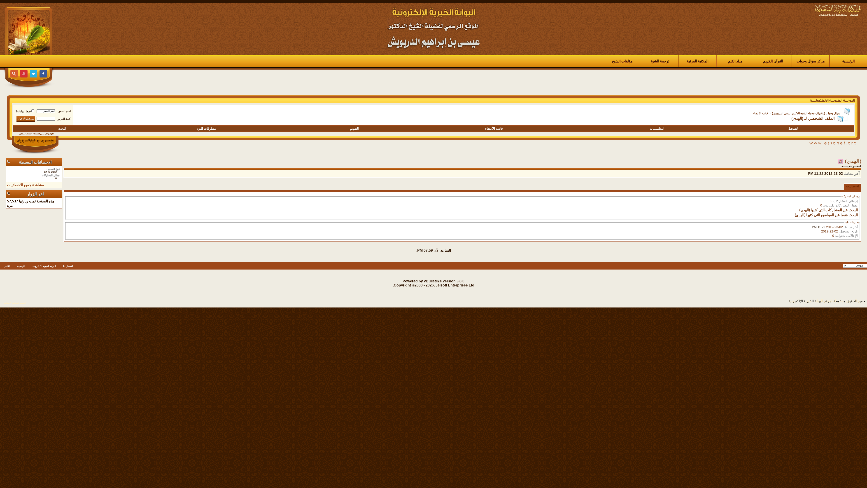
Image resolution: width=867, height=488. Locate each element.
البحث (62, 128)
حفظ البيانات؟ (23, 111)
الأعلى (7, 266)
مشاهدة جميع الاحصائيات (25, 185)
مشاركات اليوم (206, 128)
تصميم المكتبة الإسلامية (14, 303)
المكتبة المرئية (697, 61)
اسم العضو (65, 111)
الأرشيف (21, 266)
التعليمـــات (657, 128)
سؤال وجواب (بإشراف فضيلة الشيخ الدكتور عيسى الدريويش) (806, 113)
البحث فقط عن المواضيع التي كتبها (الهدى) (826, 215)
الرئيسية (848, 61)
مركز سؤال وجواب (811, 61)
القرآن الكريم (773, 61)
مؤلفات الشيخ (622, 61)
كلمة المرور (64, 118)
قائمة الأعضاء (760, 113)
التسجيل (793, 128)
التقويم (354, 128)
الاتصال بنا (68, 266)
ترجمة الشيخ (659, 61)
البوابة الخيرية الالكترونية (44, 266)
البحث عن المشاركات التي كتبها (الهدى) (828, 210)
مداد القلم (735, 61)
